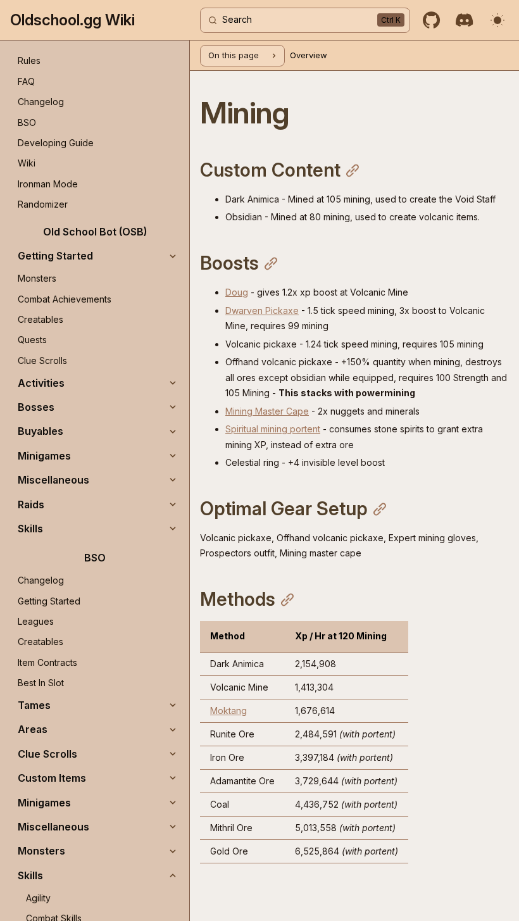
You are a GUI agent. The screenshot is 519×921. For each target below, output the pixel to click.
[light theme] (497, 20)
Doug (236, 292)
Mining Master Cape (267, 411)
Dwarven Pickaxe (262, 310)
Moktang (228, 710)
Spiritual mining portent (272, 428)
